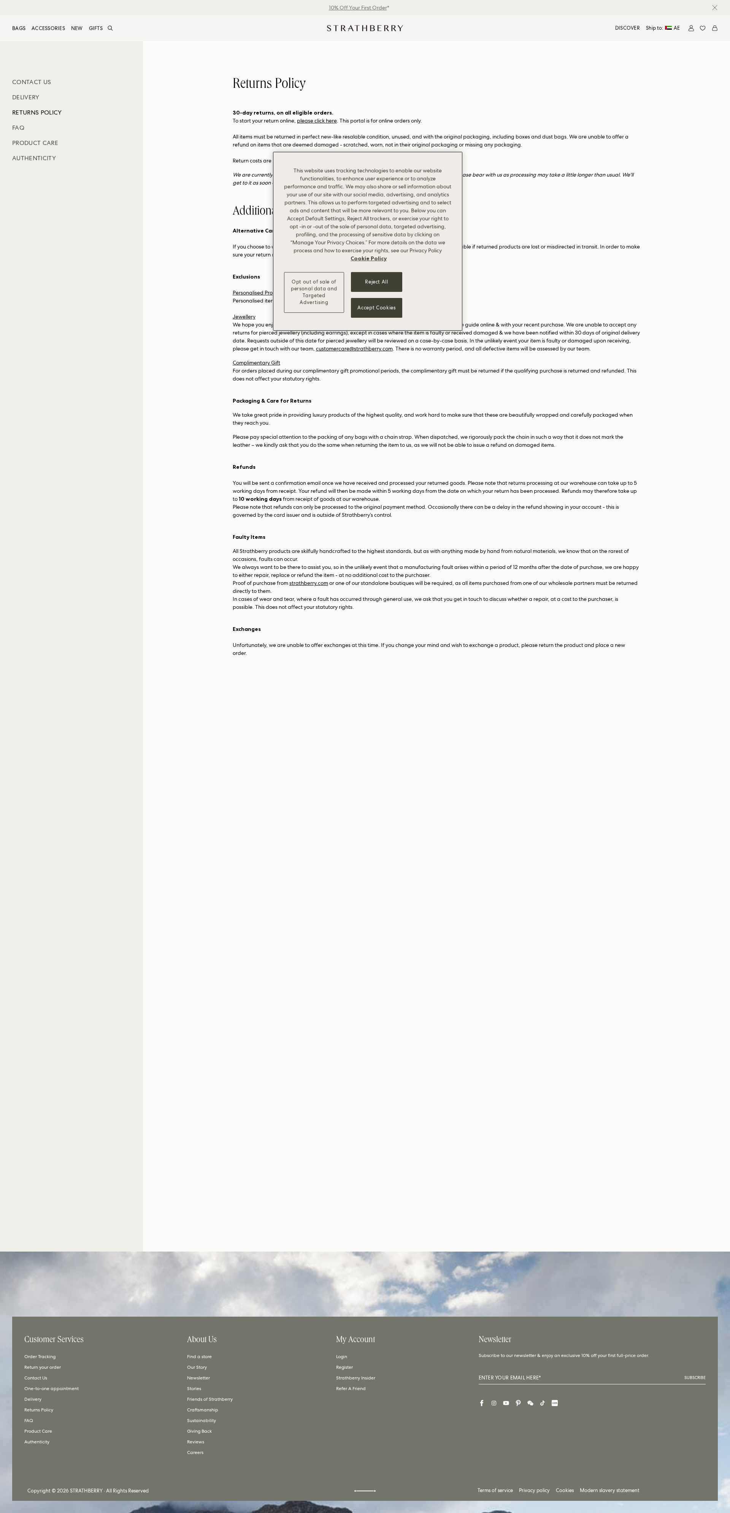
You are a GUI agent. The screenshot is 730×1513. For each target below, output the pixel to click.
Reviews (195, 1442)
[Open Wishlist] (702, 28)
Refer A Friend (351, 1389)
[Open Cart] (714, 28)
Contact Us (35, 1378)
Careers (195, 1452)
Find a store (199, 1357)
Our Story (197, 1367)
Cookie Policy (369, 258)
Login (341, 1357)
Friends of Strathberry (210, 1399)
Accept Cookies (376, 307)
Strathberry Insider (355, 1378)
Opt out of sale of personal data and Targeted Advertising (314, 292)
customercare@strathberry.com (354, 348)
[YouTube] (506, 1403)
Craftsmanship (202, 1410)
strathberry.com (308, 583)
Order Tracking (40, 1357)
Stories (194, 1389)
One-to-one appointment (51, 1389)
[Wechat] (530, 1403)
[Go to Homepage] (365, 28)
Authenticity (36, 1442)
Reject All (376, 282)
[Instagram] (494, 1403)
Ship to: (663, 28)
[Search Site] (110, 28)
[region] (368, 241)
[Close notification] (714, 7)
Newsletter (198, 1378)
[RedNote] (555, 1403)
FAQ (28, 1420)
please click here (317, 120)
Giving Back (199, 1431)
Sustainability (201, 1420)
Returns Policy (38, 1410)
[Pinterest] (518, 1403)
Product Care (38, 1431)
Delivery (32, 1399)
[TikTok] (543, 1403)
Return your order (42, 1367)
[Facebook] (482, 1403)
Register (344, 1367)
